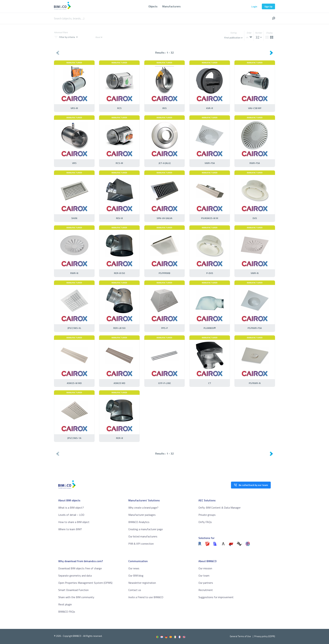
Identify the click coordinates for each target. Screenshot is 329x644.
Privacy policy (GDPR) (264, 636)
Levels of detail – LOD (71, 515)
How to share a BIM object (73, 522)
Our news (133, 568)
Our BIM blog (135, 575)
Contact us (134, 590)
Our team (203, 575)
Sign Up (268, 6)
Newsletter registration (142, 583)
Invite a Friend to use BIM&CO (145, 597)
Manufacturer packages (142, 515)
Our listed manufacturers (142, 536)
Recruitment (205, 590)
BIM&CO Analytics (138, 522)
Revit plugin (65, 604)
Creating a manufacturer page (145, 529)
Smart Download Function (73, 590)
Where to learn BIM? (70, 529)
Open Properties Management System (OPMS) (85, 583)
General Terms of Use (240, 636)
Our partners (205, 583)
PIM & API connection (141, 544)
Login (254, 6)
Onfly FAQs (205, 522)
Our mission (205, 568)
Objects (152, 6)
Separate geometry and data (75, 575)
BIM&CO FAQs (66, 612)
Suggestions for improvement (216, 597)
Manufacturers (171, 6)
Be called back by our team (253, 485)
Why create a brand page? (143, 507)
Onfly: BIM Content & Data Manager (219, 507)
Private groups (207, 515)
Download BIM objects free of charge (80, 568)
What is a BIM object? (71, 507)
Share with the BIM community (76, 597)
